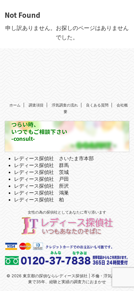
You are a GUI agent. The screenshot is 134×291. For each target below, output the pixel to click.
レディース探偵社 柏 (39, 199)
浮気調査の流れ (65, 105)
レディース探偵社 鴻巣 (41, 193)
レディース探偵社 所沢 (41, 186)
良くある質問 (97, 105)
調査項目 (36, 105)
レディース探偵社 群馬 (41, 165)
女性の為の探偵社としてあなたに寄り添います (67, 212)
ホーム (15, 105)
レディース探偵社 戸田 (41, 179)
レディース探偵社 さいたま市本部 (54, 158)
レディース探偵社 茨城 (41, 172)
